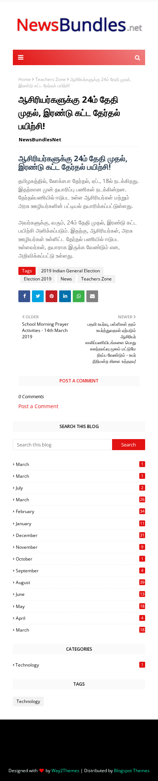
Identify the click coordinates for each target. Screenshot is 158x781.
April (79, 618)
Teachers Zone (50, 79)
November (79, 547)
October (79, 559)
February (80, 511)
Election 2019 (37, 279)
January (80, 523)
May (80, 606)
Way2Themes (65, 770)
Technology (79, 665)
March (79, 464)
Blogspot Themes (132, 770)
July (79, 488)
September (79, 571)
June (80, 594)
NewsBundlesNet (40, 139)
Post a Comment (38, 406)
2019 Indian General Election (70, 271)
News (66, 279)
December (80, 535)
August (80, 582)
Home (24, 79)
